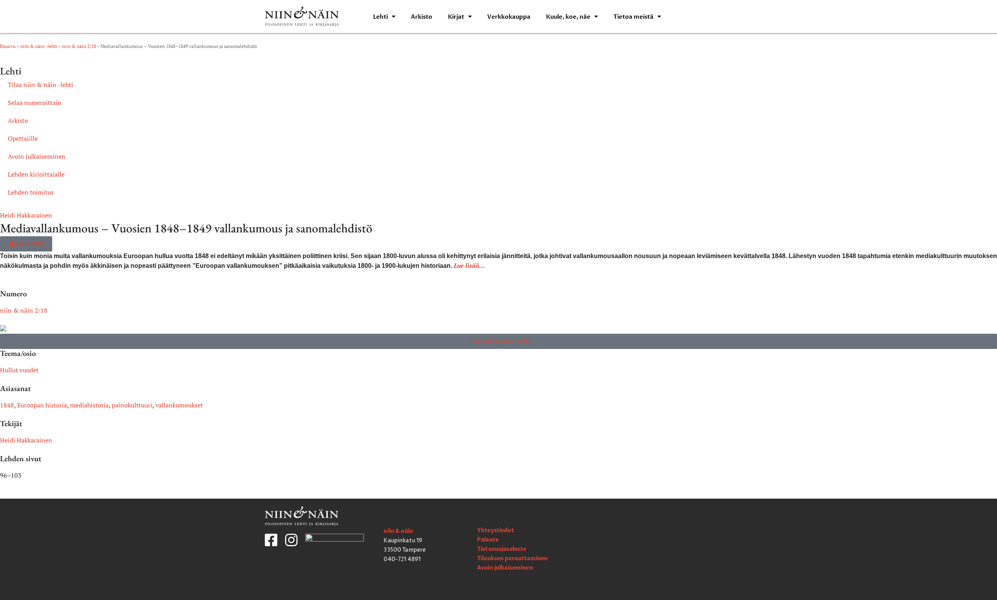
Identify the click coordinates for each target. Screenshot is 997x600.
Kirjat (456, 17)
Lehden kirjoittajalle (36, 174)
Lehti (380, 17)
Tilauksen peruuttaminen (512, 558)
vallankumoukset (179, 405)
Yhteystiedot (495, 530)
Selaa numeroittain (35, 102)
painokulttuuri (132, 405)
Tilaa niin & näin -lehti (40, 84)
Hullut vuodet (19, 370)
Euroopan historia (42, 405)
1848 (7, 405)
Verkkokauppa (508, 17)
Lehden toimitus (31, 192)
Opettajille (23, 138)
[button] (26, 243)
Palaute (487, 539)
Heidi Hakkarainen (26, 215)
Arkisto (421, 17)
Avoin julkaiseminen (36, 156)
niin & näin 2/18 (79, 46)
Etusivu (8, 46)
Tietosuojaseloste (501, 549)
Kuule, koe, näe (568, 17)
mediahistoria (89, 405)
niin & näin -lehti (38, 46)
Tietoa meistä (633, 17)
